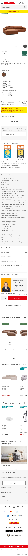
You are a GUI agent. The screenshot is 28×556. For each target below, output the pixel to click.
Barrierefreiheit (18, 542)
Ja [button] (10, 94)
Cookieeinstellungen (9, 542)
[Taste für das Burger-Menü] (2, 3)
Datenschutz (21, 539)
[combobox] (4, 298)
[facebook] (5, 507)
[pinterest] (10, 507)
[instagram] (14, 507)
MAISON (3, 56)
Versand (25, 105)
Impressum (12, 539)
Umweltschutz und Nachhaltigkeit (10, 167)
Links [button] (4, 85)
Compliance (6, 539)
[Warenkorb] (25, 2)
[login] (22, 3)
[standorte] (20, 3)
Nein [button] (4, 94)
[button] (4, 75)
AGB (17, 539)
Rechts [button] (11, 85)
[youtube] (18, 507)
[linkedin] (23, 507)
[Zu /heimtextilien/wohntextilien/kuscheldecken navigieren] (14, 455)
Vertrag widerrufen (21, 554)
